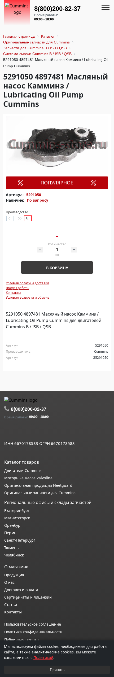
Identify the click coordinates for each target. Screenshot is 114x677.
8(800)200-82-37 (57, 8)
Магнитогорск (17, 517)
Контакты (13, 292)
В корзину (57, 267)
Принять (57, 669)
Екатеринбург (16, 510)
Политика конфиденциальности (33, 631)
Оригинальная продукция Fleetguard (38, 485)
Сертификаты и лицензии (28, 597)
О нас (9, 582)
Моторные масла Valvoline (28, 477)
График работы (17, 288)
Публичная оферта (21, 639)
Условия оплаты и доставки (27, 283)
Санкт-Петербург (19, 540)
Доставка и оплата (21, 589)
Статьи (10, 604)
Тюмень (11, 547)
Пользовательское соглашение (32, 624)
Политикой (43, 657)
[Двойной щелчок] (8, 431)
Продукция (14, 574)
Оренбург (13, 525)
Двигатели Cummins (23, 470)
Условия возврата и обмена (28, 297)
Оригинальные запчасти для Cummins (40, 492)
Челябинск (14, 554)
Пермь (10, 532)
